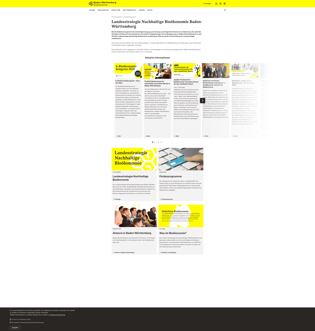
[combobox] (224, 3)
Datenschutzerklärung (57, 315)
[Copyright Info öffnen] (141, 77)
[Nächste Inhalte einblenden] (202, 100)
